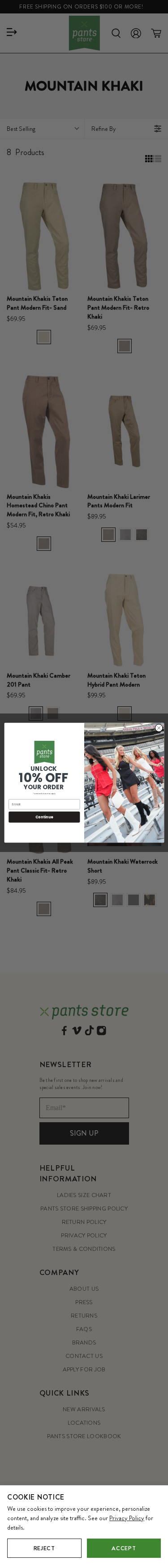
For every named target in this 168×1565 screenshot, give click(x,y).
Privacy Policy (126, 1517)
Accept (124, 1548)
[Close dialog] (158, 727)
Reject (44, 1548)
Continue (44, 816)
